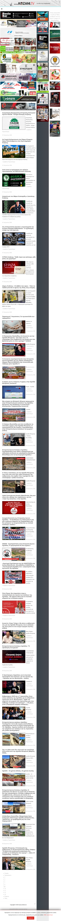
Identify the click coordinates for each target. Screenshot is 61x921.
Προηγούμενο (7, 875)
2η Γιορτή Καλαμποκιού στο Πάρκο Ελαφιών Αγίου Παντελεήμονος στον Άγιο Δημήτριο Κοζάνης (17, 141)
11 (5, 890)
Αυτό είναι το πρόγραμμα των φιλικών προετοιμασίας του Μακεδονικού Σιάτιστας (16, 170)
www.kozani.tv (30, 346)
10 (5, 888)
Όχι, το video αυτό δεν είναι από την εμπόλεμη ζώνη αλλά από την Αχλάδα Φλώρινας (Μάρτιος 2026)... (18, 751)
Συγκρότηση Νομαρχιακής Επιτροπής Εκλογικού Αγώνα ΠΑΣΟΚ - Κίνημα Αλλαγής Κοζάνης (18, 113)
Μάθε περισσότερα (48, 914)
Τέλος (5, 898)
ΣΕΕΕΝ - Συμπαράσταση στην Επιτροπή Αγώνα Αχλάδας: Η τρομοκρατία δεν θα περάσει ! (18, 544)
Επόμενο (6, 896)
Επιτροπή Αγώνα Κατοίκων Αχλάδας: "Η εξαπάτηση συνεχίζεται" (16, 646)
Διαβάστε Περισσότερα (9, 161)
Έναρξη (6, 873)
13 (5, 894)
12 (5, 892)
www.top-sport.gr (23, 909)
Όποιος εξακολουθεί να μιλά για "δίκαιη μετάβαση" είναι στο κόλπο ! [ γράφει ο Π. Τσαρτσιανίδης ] (55, 16)
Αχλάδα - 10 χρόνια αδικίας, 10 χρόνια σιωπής (18, 771)
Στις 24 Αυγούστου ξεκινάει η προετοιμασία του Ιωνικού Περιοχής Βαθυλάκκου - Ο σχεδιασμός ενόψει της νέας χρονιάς (18, 228)
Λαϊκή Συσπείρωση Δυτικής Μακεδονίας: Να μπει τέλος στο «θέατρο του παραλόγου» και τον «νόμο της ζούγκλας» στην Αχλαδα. (19, 497)
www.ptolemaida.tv (14, 909)
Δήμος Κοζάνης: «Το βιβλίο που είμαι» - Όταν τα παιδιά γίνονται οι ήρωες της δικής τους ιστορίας (18, 286)
